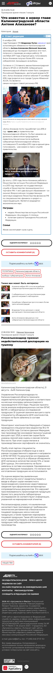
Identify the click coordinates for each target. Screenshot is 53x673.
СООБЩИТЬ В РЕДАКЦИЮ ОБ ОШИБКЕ (20, 594)
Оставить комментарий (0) (20, 252)
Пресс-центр (35, 580)
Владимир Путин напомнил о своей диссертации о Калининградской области (28, 311)
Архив (15, 31)
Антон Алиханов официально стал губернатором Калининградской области (28, 319)
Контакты (7, 590)
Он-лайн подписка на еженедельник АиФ (24, 587)
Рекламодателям (24, 590)
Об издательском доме (14, 580)
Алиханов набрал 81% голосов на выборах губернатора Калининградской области (28, 287)
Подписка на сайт (12, 584)
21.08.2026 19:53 (8, 332)
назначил (42, 43)
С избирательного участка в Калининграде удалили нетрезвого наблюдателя (28, 295)
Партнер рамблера (23, 661)
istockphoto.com (8, 383)
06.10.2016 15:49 (7, 10)
